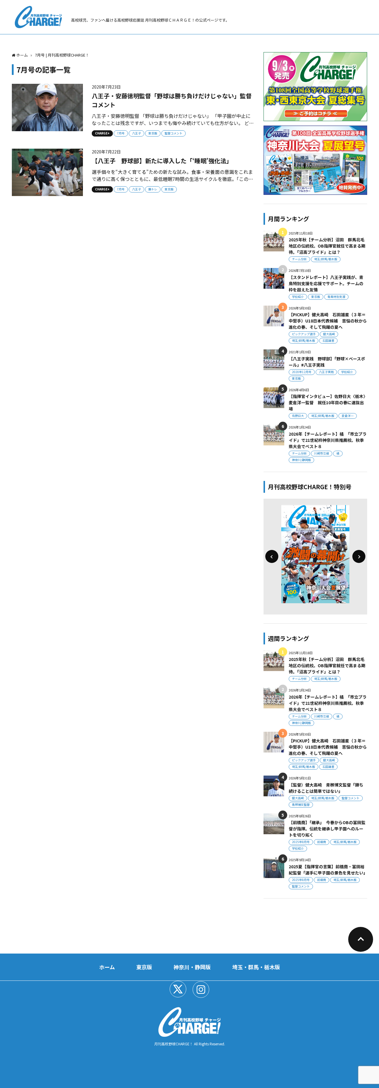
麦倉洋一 (348, 415)
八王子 (136, 133)
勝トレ (152, 189)
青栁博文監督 (301, 804)
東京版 (152, 133)
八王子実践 (326, 372)
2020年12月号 (301, 372)
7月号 (121, 133)
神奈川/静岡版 (301, 460)
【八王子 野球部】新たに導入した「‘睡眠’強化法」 (162, 160)
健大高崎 (329, 334)
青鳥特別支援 (336, 296)
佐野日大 (298, 415)
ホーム (107, 967)
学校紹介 (298, 296)
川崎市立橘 (321, 453)
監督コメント (173, 133)
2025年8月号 (301, 842)
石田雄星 (328, 340)
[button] (271, 556)
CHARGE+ (102, 133)
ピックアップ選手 (304, 334)
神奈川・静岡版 (192, 967)
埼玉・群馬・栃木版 (256, 967)
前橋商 (321, 842)
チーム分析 (299, 259)
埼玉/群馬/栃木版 (325, 259)
